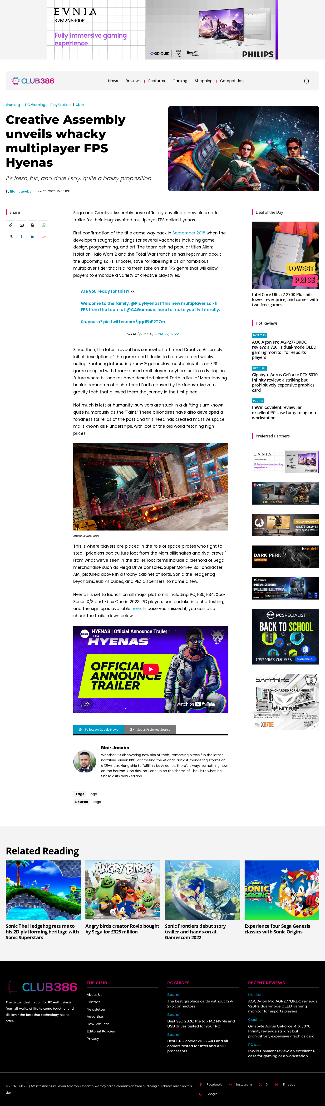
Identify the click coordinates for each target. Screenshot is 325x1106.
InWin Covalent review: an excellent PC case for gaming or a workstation (284, 412)
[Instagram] (230, 1085)
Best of (173, 995)
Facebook (214, 1084)
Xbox (80, 105)
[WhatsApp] (43, 225)
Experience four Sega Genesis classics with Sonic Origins (277, 929)
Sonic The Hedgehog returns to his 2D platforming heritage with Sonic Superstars (42, 932)
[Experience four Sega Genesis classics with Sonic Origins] (282, 890)
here (136, 608)
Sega (93, 794)
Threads (289, 1084)
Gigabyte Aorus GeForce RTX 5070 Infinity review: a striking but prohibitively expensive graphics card (285, 382)
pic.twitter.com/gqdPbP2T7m (134, 322)
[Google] (201, 1094)
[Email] (21, 225)
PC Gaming (35, 105)
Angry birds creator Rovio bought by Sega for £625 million (122, 929)
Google (212, 1094)
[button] (306, 81)
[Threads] (277, 1085)
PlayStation (60, 105)
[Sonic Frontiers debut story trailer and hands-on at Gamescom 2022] (202, 890)
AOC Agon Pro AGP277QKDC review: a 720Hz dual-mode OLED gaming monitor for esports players (284, 349)
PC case (258, 400)
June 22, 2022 (166, 334)
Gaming (13, 105)
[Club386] (32, 81)
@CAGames (139, 309)
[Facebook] (21, 236)
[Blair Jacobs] (84, 762)
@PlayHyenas (145, 303)
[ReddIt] (43, 236)
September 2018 (188, 233)
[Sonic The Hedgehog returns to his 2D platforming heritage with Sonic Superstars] (43, 890)
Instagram (244, 1084)
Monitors (259, 335)
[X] (10, 236)
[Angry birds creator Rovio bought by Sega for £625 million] (122, 890)
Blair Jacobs (20, 191)
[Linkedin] (32, 236)
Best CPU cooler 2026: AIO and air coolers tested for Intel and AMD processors (197, 1046)
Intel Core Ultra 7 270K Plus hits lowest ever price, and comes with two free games (285, 299)
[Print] (32, 225)
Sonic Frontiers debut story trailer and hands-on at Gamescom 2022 (195, 932)
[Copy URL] (10, 225)
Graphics (259, 368)
